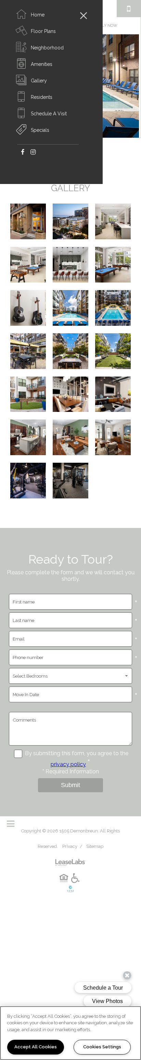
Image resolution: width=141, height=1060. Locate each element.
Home (37, 15)
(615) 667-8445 (128, 8)
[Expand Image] (28, 223)
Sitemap (94, 846)
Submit (70, 785)
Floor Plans (43, 31)
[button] (22, 151)
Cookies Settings (102, 1046)
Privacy (69, 846)
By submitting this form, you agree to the (76, 753)
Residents (41, 97)
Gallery (39, 80)
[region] (70, 1033)
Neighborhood (47, 47)
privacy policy (68, 764)
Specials (40, 130)
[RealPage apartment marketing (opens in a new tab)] (70, 859)
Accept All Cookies (35, 1046)
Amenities (41, 64)
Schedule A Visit (49, 113)
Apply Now (106, 25)
